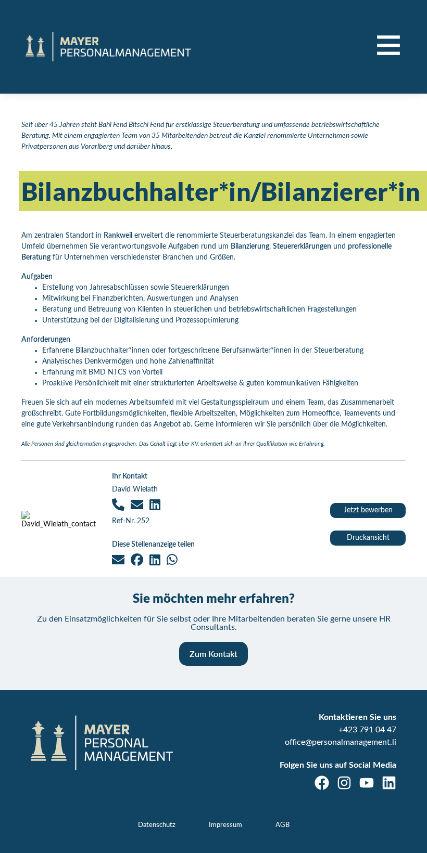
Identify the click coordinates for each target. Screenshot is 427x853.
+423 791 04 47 (367, 730)
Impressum (225, 825)
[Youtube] (366, 783)
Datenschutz (156, 825)
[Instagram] (344, 783)
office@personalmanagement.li (340, 742)
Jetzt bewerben (368, 510)
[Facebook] (322, 783)
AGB (282, 825)
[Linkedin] (389, 783)
